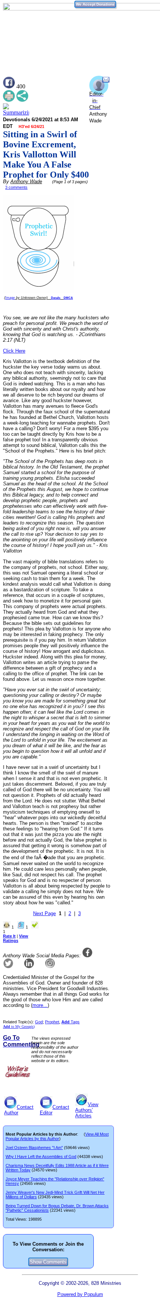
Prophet (52, 1022)
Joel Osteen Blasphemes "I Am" (34, 1147)
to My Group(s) (19, 1026)
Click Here (14, 351)
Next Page (44, 913)
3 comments (16, 187)
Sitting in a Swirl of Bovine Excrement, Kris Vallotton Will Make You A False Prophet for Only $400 (46, 154)
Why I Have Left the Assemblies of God (41, 1156)
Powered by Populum (80, 1294)
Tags (70, 1022)
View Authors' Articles (86, 1110)
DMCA (68, 298)
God (39, 1022)
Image (10, 298)
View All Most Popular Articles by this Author (57, 1136)
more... (40, 1005)
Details (55, 298)
